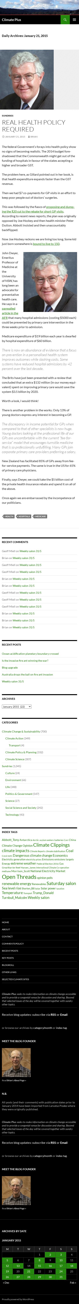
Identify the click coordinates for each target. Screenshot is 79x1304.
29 (39, 1277)
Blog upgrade (10, 667)
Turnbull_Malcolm (14, 898)
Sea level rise (11, 888)
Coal (69, 851)
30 (50, 1277)
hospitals (24, 516)
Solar (37, 888)
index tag (61, 1027)
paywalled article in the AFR (10, 313)
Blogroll (8, 965)
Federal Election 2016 (48, 863)
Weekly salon (38, 897)
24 (61, 1271)
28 (28, 1277)
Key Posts (8, 957)
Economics (60, 855)
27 (18, 1277)
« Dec (6, 1282)
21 (28, 1271)
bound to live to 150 (46, 244)
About (6, 929)
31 (61, 1277)
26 (7, 1277)
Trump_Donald (43, 893)
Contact (7, 936)
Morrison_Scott (20, 871)
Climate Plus (11, 20)
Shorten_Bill (28, 888)
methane (6, 871)
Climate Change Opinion (17, 845)
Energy (6, 863)
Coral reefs (7, 856)
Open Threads (19, 876)
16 (50, 1265)
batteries (58, 840)
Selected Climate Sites (15, 979)
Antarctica (26, 839)
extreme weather (23, 863)
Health (9, 516)
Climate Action (14, 738)
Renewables (39, 884)
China (72, 839)
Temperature (12, 893)
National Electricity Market (47, 871)
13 (18, 1265)
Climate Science (14, 759)
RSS (53, 1014)
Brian (34, 136)
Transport (15, 745)
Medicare (40, 516)
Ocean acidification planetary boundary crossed (30, 653)
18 (71, 1265)
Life (7, 787)
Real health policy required (33, 125)
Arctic (36, 840)
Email (63, 1014)
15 (39, 1265)
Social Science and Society (20, 807)
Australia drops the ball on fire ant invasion (27, 674)
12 (7, 1265)
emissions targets (64, 859)
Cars (66, 840)
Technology (12, 814)
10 (61, 1260)
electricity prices (33, 859)
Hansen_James (28, 867)
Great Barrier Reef (11, 867)
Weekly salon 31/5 (30, 551)
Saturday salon (61, 883)
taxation (60, 888)
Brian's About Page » (16, 1080)
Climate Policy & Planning (20, 752)
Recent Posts (10, 950)
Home (5, 922)
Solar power (48, 888)
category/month (42, 1027)
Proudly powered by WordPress (18, 1299)
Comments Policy (13, 943)
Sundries (7, 115)
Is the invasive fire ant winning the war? (25, 660)
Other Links (9, 972)
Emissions (48, 859)
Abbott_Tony (10, 839)
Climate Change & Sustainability (21, 731)
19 (7, 1271)
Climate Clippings (51, 845)
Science (9, 800)
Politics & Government (18, 793)
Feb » (73, 1282)
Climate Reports (37, 851)
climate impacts (15, 850)
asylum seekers (47, 840)
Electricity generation (14, 859)
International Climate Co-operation (52, 867)
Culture (10, 773)
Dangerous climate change (32, 855)
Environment (13, 780)
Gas (61, 863)
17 (61, 1265)
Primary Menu (74, 19)
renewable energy (16, 883)
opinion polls (45, 877)
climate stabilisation (55, 851)
